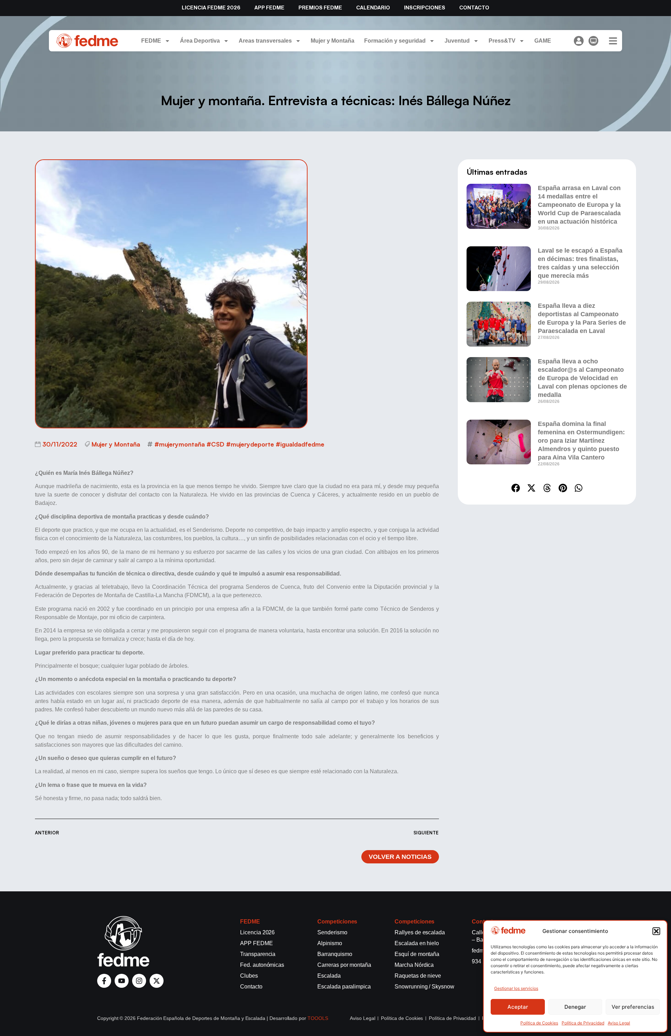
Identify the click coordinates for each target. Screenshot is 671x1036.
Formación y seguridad (395, 41)
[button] (656, 931)
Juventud (457, 41)
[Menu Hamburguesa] (613, 40)
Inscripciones (424, 7)
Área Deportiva (200, 41)
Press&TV (502, 41)
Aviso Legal (619, 1023)
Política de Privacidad (583, 1023)
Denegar (575, 1007)
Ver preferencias (633, 1007)
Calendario (373, 7)
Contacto (474, 7)
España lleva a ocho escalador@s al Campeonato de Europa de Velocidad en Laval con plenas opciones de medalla (582, 378)
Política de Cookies (539, 1023)
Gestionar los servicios (516, 988)
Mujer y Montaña (332, 41)
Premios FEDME (320, 7)
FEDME (151, 41)
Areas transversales (265, 41)
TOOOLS (318, 1018)
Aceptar (517, 1007)
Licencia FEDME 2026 (211, 7)
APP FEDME (269, 7)
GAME (542, 41)
